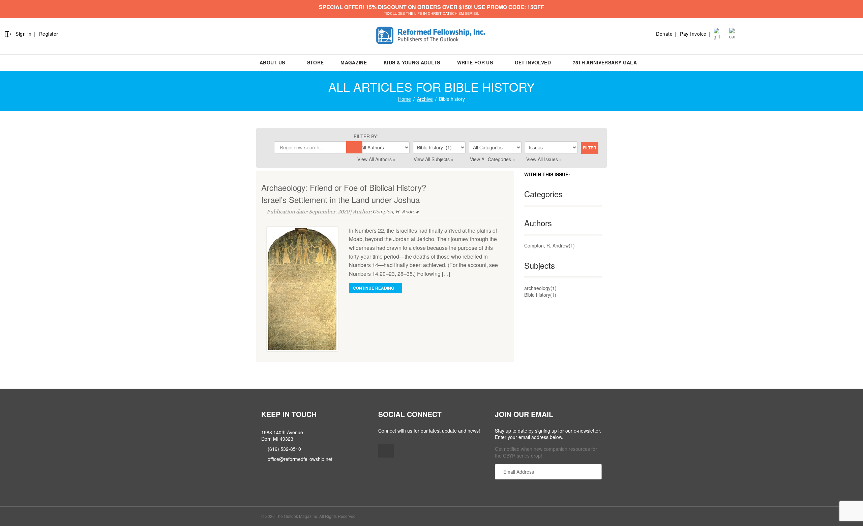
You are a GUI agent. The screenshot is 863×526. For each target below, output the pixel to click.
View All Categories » (492, 159)
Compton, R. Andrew (396, 211)
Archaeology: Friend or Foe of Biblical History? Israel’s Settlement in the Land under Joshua (343, 193)
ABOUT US (272, 62)
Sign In (24, 33)
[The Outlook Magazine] (432, 35)
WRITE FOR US (475, 62)
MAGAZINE (353, 62)
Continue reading (374, 288)
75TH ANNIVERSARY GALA (605, 62)
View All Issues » (544, 159)
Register (48, 33)
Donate (664, 33)
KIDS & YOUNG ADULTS (412, 62)
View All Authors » (376, 159)
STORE (315, 62)
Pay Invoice (693, 33)
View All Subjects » (434, 159)
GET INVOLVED (533, 62)
